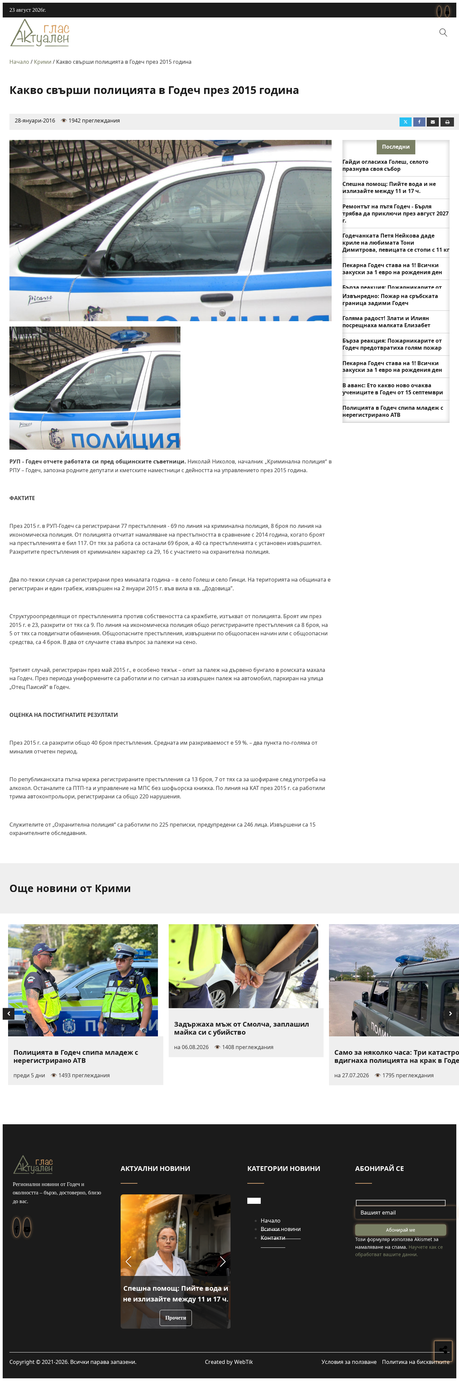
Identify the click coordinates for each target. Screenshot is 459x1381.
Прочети (175, 1318)
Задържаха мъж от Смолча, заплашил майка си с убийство (241, 1028)
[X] (406, 122)
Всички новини (281, 1229)
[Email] (433, 122)
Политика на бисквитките (416, 1362)
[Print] (447, 122)
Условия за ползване (349, 1362)
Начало (19, 61)
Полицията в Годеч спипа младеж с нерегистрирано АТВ (392, 411)
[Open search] (443, 32)
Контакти (273, 1237)
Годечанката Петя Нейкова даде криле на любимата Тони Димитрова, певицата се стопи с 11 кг (396, 242)
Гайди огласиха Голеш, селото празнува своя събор (385, 165)
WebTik (243, 1362)
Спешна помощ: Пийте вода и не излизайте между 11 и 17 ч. (389, 187)
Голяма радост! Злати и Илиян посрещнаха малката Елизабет (386, 321)
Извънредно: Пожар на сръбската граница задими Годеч (390, 299)
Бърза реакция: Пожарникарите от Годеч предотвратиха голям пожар (392, 344)
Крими (42, 61)
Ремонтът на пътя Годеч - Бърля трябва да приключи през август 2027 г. (395, 213)
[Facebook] (419, 122)
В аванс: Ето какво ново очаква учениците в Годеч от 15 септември (392, 389)
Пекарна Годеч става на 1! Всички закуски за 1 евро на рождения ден (392, 268)
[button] (128, 1261)
